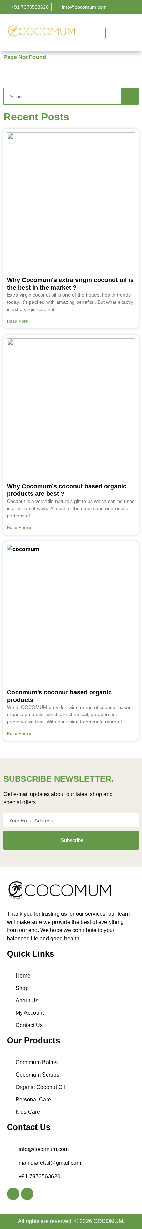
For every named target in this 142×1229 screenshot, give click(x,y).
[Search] (129, 96)
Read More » (19, 321)
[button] (85, 31)
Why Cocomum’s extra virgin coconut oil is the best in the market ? (70, 284)
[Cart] (122, 33)
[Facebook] (13, 1194)
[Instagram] (27, 1194)
